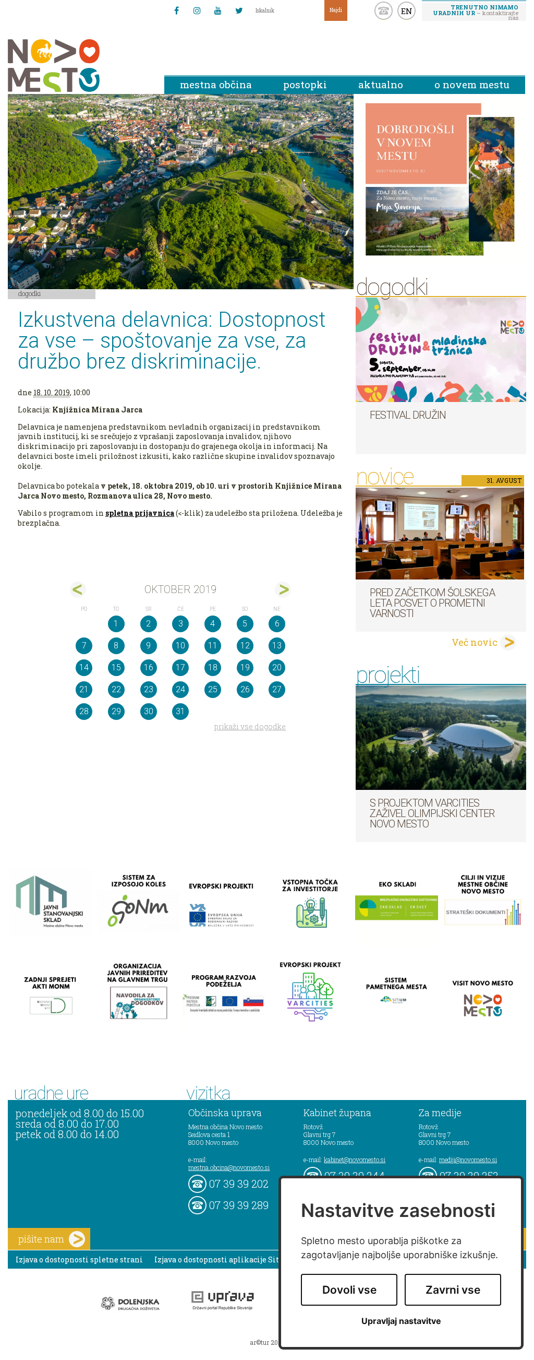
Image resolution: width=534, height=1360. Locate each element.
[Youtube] (218, 10)
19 (245, 667)
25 (212, 689)
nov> (283, 590)
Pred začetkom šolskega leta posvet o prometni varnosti (432, 603)
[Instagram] (197, 10)
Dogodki (29, 293)
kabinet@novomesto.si (354, 1159)
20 (277, 667)
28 (84, 711)
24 (180, 689)
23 (148, 689)
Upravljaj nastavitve (401, 1321)
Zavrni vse (453, 1289)
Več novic (474, 642)
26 (245, 689)
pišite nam (41, 1239)
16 (148, 667)
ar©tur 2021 (267, 1342)
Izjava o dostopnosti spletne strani (79, 1259)
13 (277, 646)
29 (116, 711)
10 (180, 646)
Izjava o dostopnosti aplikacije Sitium (224, 1259)
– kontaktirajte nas (475, 12)
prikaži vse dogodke (250, 726)
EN (406, 11)
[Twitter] (238, 10)
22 (116, 689)
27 (277, 689)
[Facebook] (176, 10)
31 (180, 711)
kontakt (383, 11)
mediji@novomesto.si (468, 1159)
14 (84, 667)
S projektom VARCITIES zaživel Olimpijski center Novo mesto (432, 813)
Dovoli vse (349, 1289)
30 (148, 711)
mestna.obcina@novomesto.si (229, 1167)
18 (212, 667)
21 (84, 689)
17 (180, 667)
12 (245, 646)
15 (116, 667)
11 (212, 646)
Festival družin (408, 415)
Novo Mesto (78, 65)
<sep (78, 590)
